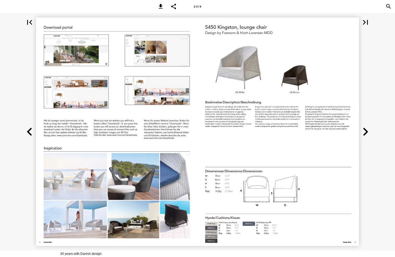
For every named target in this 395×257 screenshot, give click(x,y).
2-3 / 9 (197, 6)
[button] (160, 6)
